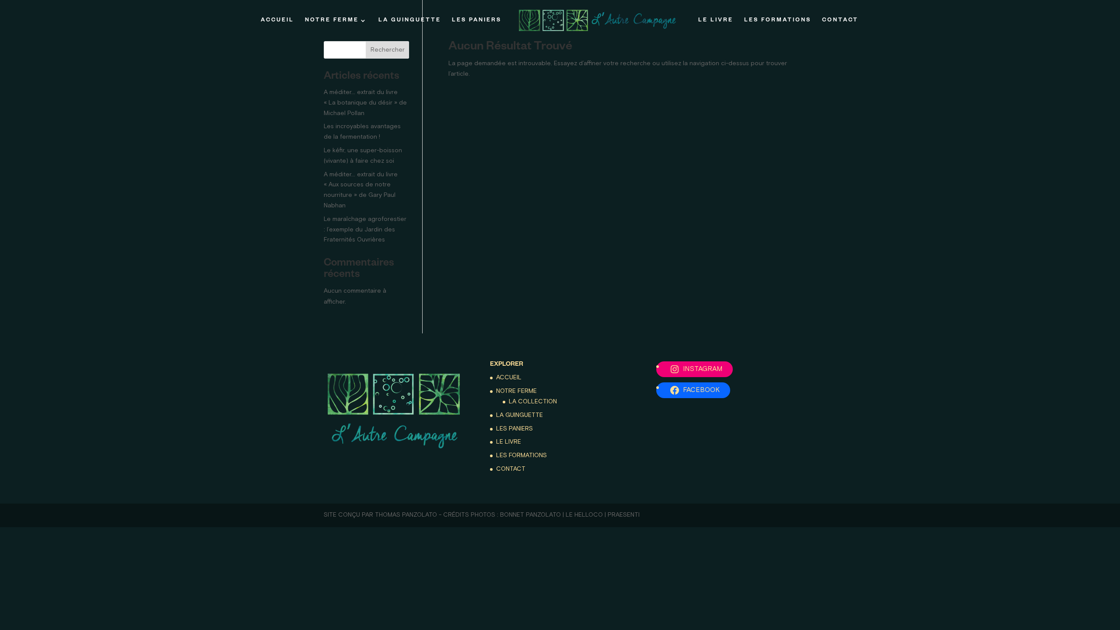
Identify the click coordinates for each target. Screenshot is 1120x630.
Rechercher (388, 50)
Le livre (715, 21)
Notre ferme (332, 21)
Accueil (277, 21)
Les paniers (476, 21)
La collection (533, 402)
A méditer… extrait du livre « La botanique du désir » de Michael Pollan (365, 102)
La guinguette (409, 21)
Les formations (777, 21)
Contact (840, 21)
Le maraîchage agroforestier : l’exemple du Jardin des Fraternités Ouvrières (365, 229)
